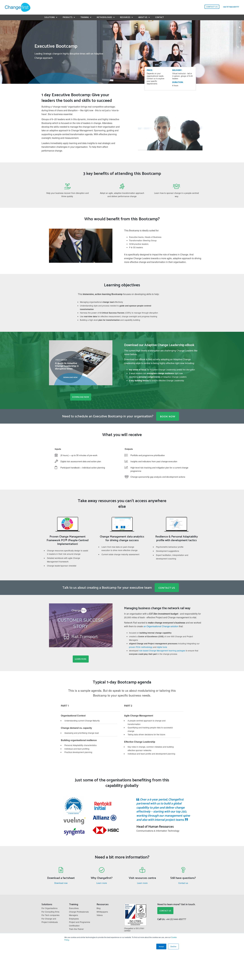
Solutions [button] (49, 17)
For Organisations (49, 908)
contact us (212, 7)
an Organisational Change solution (161, 626)
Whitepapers (102, 911)
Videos (100, 915)
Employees (74, 918)
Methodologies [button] (104, 17)
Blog (99, 908)
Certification (74, 925)
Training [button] (84, 17)
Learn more (101, 883)
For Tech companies (50, 915)
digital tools (162, 647)
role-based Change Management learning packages (162, 650)
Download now (60, 883)
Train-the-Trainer (76, 929)
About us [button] (142, 17)
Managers (73, 915)
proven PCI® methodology (140, 647)
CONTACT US (166, 588)
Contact (159, 17)
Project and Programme (79, 922)
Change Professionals (79, 911)
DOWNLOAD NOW (80, 397)
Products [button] (67, 17)
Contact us (183, 883)
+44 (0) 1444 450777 (231, 6)
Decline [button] (173, 946)
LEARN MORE (81, 659)
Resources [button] (125, 17)
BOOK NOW (167, 417)
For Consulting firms (50, 911)
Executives (74, 908)
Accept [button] (161, 946)
